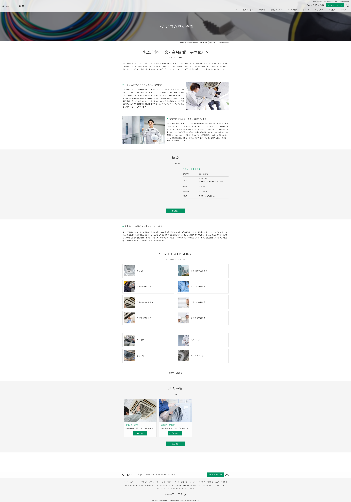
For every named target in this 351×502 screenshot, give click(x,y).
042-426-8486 (203, 174)
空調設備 (179, 373)
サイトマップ (189, 488)
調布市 (171, 373)
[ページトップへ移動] (227, 475)
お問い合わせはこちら (335, 5)
